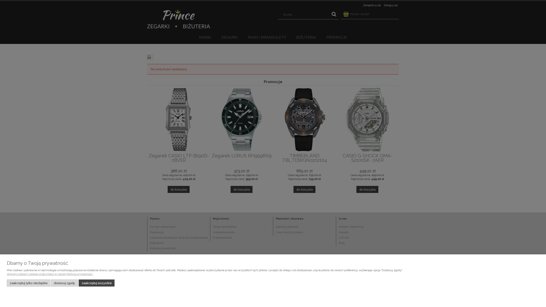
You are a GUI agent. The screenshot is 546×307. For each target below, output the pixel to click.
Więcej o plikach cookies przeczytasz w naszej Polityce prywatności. (50, 274)
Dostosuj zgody (64, 283)
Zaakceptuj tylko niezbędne (29, 283)
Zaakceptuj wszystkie (97, 283)
